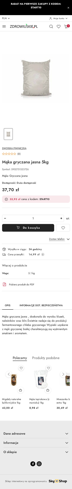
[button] (11, 153)
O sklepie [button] (10, 452)
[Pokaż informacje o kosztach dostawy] (43, 254)
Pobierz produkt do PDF (21, 284)
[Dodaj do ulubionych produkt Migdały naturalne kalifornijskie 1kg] (21, 368)
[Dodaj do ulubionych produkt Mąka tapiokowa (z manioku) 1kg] (48, 368)
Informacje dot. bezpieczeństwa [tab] (41, 305)
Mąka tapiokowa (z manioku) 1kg (39, 400)
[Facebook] (32, 463)
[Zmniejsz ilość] (5, 218)
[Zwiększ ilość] (61, 218)
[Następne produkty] (63, 374)
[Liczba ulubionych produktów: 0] (58, 26)
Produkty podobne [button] (45, 357)
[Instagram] (39, 463)
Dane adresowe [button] (14, 433)
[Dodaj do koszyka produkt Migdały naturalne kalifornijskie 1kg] (20, 390)
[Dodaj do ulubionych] (63, 228)
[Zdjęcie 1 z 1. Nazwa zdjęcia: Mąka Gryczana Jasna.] (8, 134)
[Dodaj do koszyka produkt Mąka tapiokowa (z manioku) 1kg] (48, 390)
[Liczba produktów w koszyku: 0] (66, 26)
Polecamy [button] (20, 357)
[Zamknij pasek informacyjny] (68, 7)
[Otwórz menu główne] (4, 26)
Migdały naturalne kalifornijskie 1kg (11, 400)
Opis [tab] (7, 305)
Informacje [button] (10, 443)
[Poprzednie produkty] (9, 374)
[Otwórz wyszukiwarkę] (51, 26)
